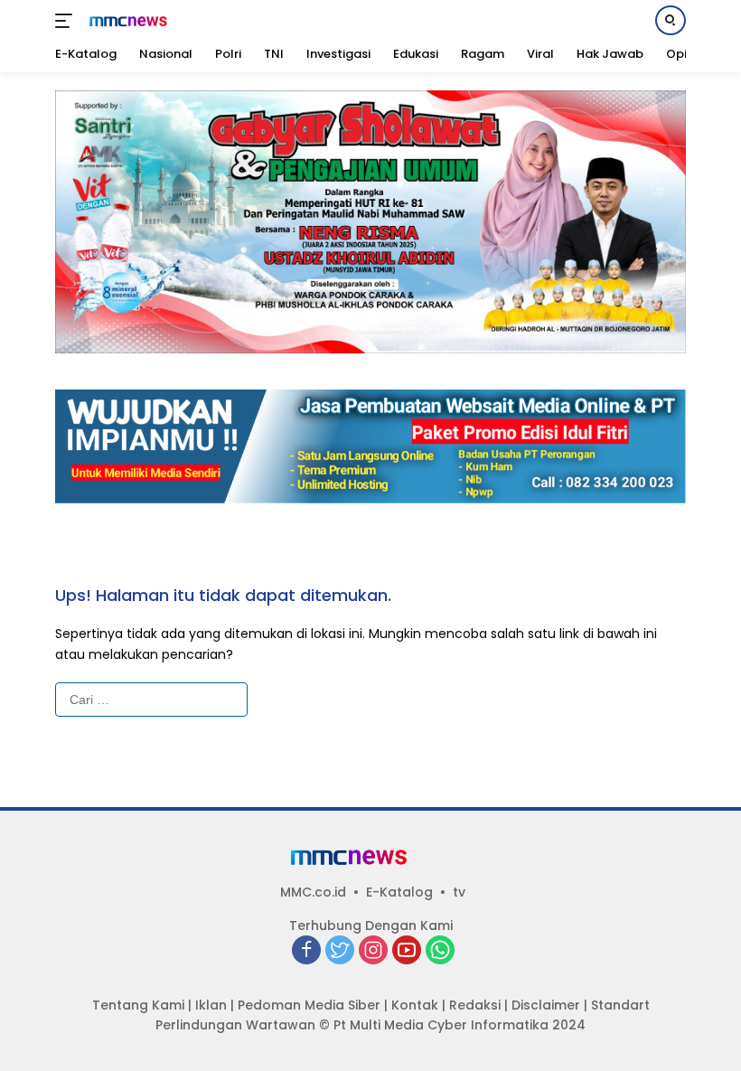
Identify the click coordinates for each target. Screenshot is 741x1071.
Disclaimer (545, 1005)
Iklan (211, 1005)
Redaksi (475, 1005)
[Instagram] (373, 951)
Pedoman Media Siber (309, 1005)
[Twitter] (339, 951)
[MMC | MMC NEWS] (140, 21)
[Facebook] (306, 951)
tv (459, 892)
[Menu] (67, 20)
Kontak (414, 1005)
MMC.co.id (313, 892)
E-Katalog (399, 892)
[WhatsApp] (440, 951)
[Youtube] (406, 951)
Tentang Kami (138, 1005)
